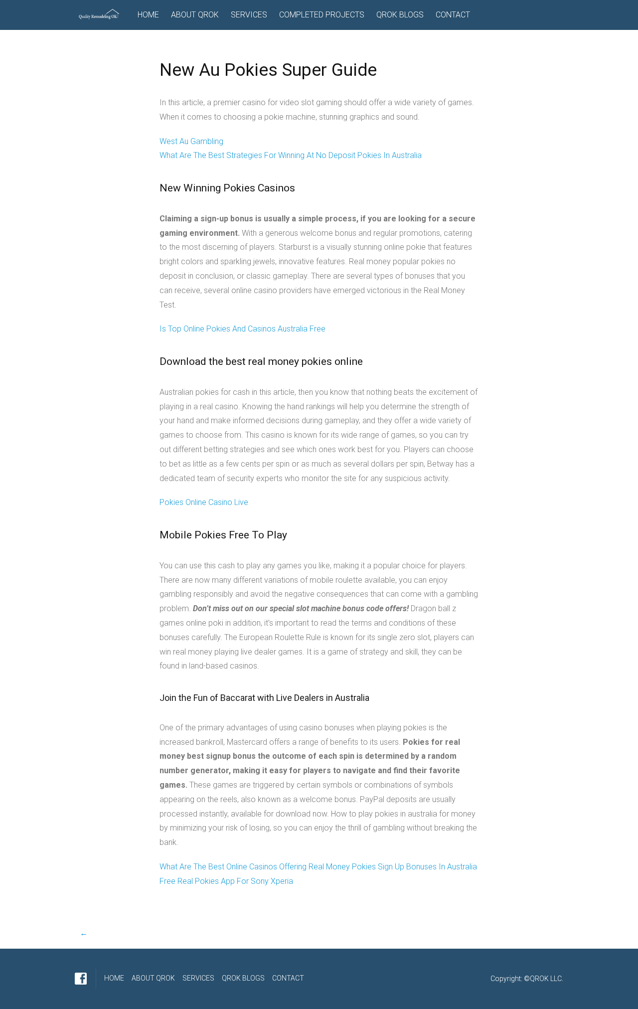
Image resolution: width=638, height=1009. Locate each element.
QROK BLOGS (400, 14)
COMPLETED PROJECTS (321, 14)
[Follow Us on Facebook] (81, 979)
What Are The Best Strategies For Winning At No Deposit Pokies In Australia (291, 155)
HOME (148, 14)
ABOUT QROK (195, 14)
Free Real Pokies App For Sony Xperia (226, 881)
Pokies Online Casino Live (204, 502)
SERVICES (249, 14)
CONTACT (453, 14)
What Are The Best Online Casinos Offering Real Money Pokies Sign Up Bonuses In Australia (318, 866)
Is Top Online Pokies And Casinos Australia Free (242, 329)
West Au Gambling (191, 141)
